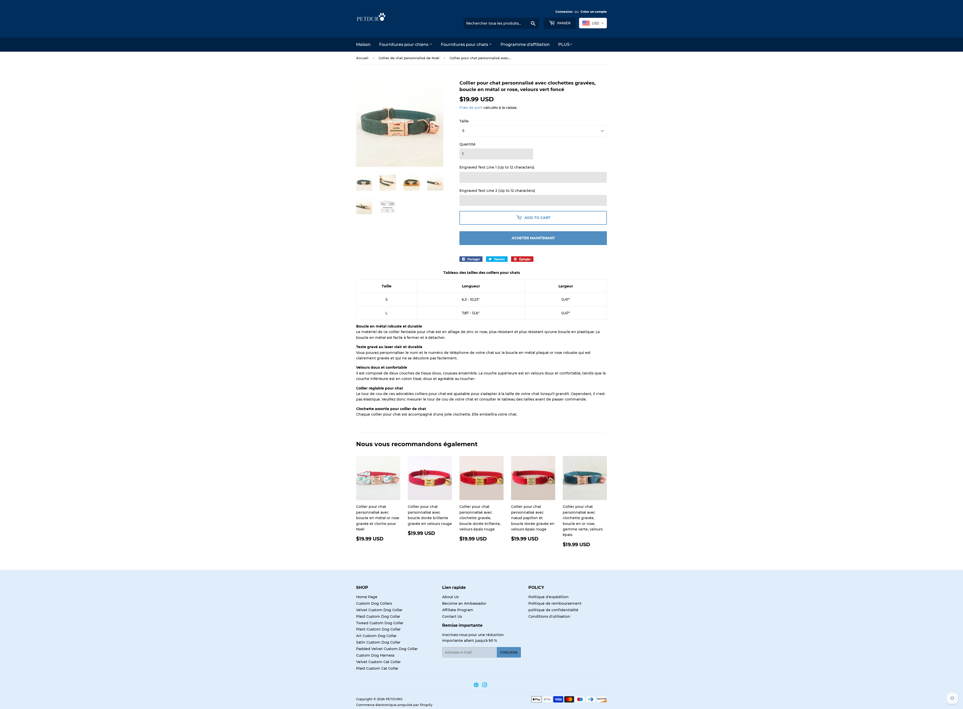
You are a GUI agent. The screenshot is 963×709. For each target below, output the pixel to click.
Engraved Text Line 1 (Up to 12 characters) (496, 167)
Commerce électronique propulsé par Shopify (394, 705)
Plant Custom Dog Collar (378, 629)
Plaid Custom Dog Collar (378, 616)
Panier (563, 23)
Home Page (366, 597)
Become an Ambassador (464, 603)
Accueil (362, 58)
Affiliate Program (457, 610)
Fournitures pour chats (465, 44)
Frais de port (471, 107)
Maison (363, 44)
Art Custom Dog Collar (376, 636)
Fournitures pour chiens (404, 44)
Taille (464, 121)
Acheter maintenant (533, 238)
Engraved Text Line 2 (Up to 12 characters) (497, 190)
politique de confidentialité (553, 610)
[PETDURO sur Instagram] (484, 685)
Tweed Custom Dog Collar (380, 623)
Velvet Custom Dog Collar (379, 610)
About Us (450, 597)
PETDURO (394, 699)
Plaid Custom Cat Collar (377, 668)
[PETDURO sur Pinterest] (476, 685)
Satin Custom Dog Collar (378, 642)
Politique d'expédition (548, 597)
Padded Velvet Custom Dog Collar (387, 649)
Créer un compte (594, 12)
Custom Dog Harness (375, 655)
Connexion (564, 12)
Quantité (467, 144)
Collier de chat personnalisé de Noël (409, 58)
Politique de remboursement (555, 603)
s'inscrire (509, 652)
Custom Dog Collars (374, 603)
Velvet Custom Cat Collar (378, 662)
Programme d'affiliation (525, 44)
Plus (564, 44)
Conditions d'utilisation (549, 616)
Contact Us (452, 616)
